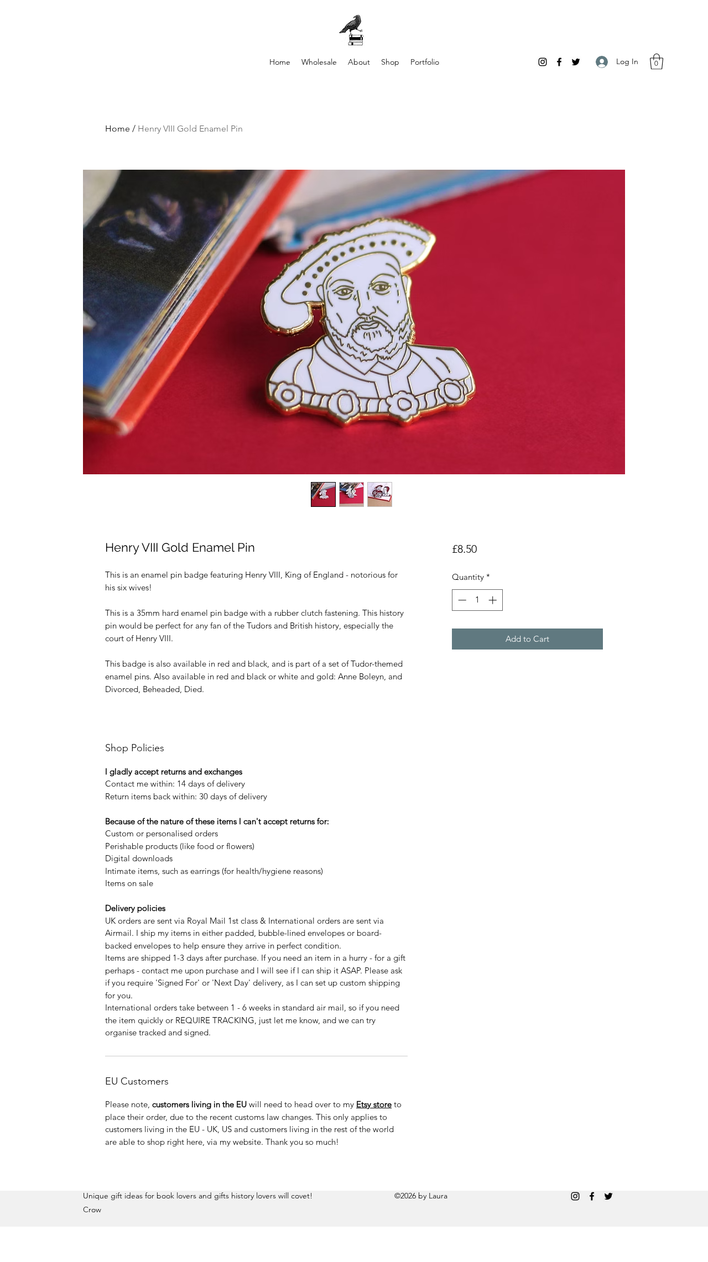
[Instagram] (542, 61)
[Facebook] (559, 61)
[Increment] (493, 600)
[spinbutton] (477, 600)
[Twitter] (575, 61)
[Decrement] (461, 600)
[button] (656, 62)
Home (117, 128)
